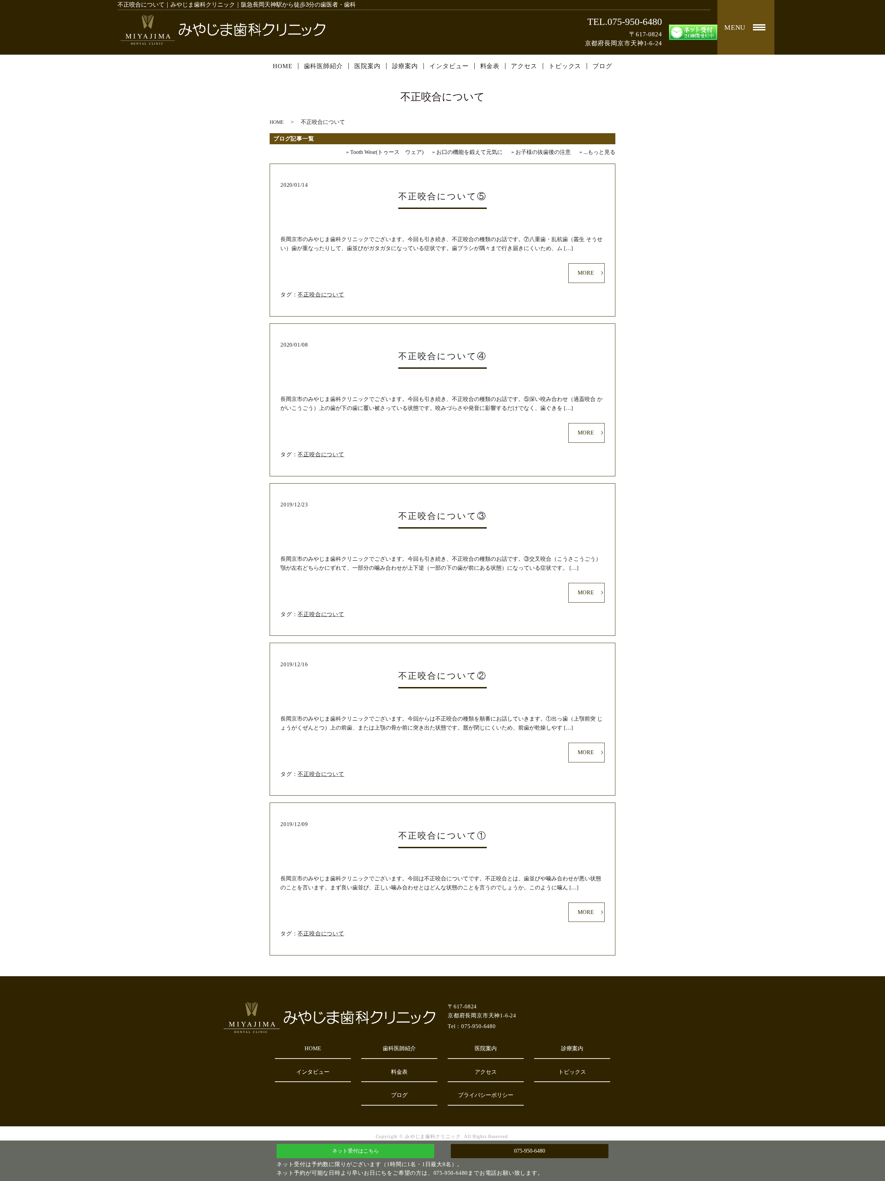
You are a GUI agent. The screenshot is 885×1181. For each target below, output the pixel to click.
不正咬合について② (442, 675)
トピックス (565, 66)
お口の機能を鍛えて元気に (469, 152)
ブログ (602, 66)
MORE (586, 273)
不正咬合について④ (442, 356)
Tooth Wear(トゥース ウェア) (386, 152)
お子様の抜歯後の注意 (543, 152)
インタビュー (448, 66)
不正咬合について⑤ (442, 196)
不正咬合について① (442, 835)
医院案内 (367, 66)
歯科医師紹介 (323, 66)
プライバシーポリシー (485, 1095)
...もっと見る (599, 152)
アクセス (524, 66)
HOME (282, 66)
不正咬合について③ (442, 516)
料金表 (490, 66)
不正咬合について (321, 294)
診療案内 (405, 66)
